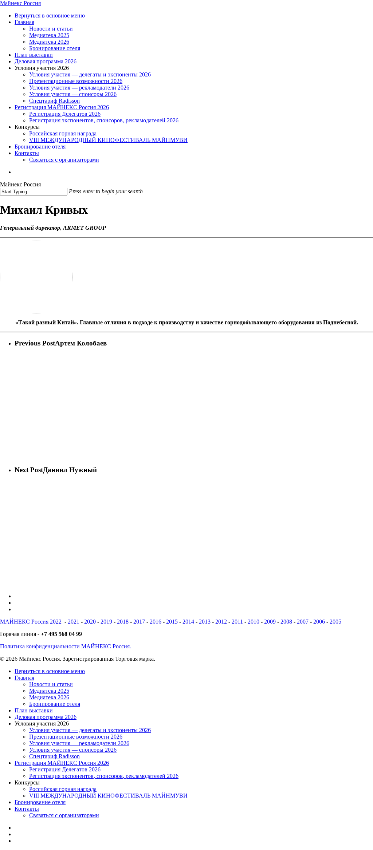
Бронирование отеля (54, 704)
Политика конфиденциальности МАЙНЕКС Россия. (65, 646)
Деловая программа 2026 (45, 717)
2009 (270, 621)
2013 (205, 621)
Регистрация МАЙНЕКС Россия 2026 (62, 763)
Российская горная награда (63, 789)
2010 (253, 621)
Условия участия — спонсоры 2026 (73, 750)
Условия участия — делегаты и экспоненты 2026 (90, 730)
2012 (221, 621)
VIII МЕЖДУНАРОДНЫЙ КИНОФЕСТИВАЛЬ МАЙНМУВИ (108, 795)
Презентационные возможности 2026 (75, 737)
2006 (319, 621)
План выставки (34, 710)
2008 (286, 621)
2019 (106, 621)
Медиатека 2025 (49, 691)
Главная (24, 678)
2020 (90, 621)
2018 (123, 621)
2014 (188, 621)
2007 (303, 621)
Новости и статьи (51, 684)
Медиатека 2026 (49, 697)
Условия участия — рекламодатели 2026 (79, 743)
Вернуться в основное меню (50, 671)
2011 (237, 621)
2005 (335, 621)
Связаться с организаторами (64, 815)
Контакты (27, 809)
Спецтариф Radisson (54, 756)
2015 (172, 621)
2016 (155, 621)
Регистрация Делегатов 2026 (65, 769)
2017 (139, 621)
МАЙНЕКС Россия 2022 (31, 621)
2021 (73, 621)
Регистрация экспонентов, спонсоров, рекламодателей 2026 (103, 776)
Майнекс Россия (20, 3)
